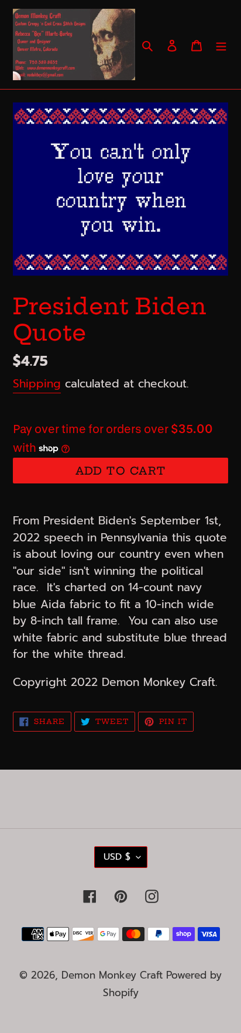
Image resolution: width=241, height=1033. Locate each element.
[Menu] (221, 44)
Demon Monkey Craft (113, 975)
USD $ (117, 857)
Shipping (37, 383)
